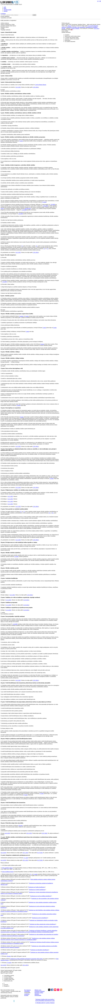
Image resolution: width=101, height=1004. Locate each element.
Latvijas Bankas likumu (40, 84)
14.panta (18, 405)
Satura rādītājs (65, 31)
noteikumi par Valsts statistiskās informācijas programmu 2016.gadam (26, 958)
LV (98, 1)
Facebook (6, 984)
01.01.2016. (91, 25)
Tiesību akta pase (66, 23)
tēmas (5, 8)
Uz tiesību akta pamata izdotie (72, 37)
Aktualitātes (27, 991)
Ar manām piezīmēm (8, 978)
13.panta (52, 478)
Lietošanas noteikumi (40, 991)
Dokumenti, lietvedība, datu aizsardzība (75, 27)
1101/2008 (45, 205)
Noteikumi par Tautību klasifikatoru (36, 887)
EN (100, 1)
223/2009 (52, 204)
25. (49, 512)
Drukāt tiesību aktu (8, 980)
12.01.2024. (35, 87)
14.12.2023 (18, 87)
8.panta (42, 344)
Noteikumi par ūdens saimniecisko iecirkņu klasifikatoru (42, 924)
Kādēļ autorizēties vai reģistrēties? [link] (8, 20)
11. (31, 874)
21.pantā (35, 874)
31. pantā (26, 857)
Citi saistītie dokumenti (70, 41)
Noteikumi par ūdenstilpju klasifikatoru (39, 949)
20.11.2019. (29, 833)
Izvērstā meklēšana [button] (5, 16)
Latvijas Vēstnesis (75, 28)
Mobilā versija (38, 990)
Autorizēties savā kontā (6, 17)
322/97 (2, 208)
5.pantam (21, 316)
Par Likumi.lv (27, 990)
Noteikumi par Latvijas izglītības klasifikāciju (40, 896)
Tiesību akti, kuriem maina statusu (72, 36)
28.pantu (20, 825)
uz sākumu (3, 13)
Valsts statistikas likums (7, 867)
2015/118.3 (96, 28)
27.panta (42, 793)
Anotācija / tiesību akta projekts (72, 38)
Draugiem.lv (6, 986)
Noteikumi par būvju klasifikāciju (40, 917)
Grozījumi (67, 34)
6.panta (27, 316)
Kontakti (26, 995)
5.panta (21, 141)
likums (69, 25)
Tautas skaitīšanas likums (8, 871)
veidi (5, 7)
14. (44, 248)
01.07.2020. (44, 833)
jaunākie (5, 11)
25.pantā (16, 556)
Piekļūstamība (38, 995)
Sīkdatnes (37, 994)
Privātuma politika (39, 992)
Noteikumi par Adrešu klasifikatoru (37, 889)
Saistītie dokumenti (66, 32)
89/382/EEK (28, 208)
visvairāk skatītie (7, 9)
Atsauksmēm (27, 992)
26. (52, 512)
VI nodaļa (8, 962)
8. (22, 246)
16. (36, 246)
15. (47, 248)
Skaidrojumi (67, 40)
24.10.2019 (7, 833)
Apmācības (27, 994)
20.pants (9, 956)
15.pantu (44, 202)
